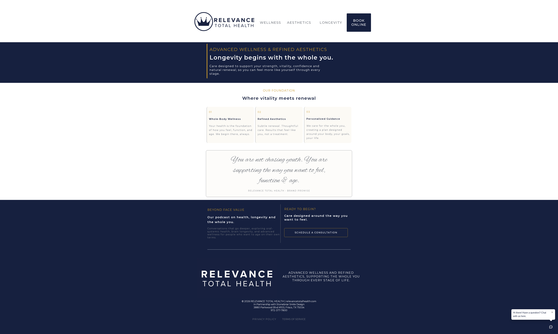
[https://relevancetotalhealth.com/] (224, 22)
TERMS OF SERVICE (294, 319)
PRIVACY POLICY (264, 319)
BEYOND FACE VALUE (226, 210)
